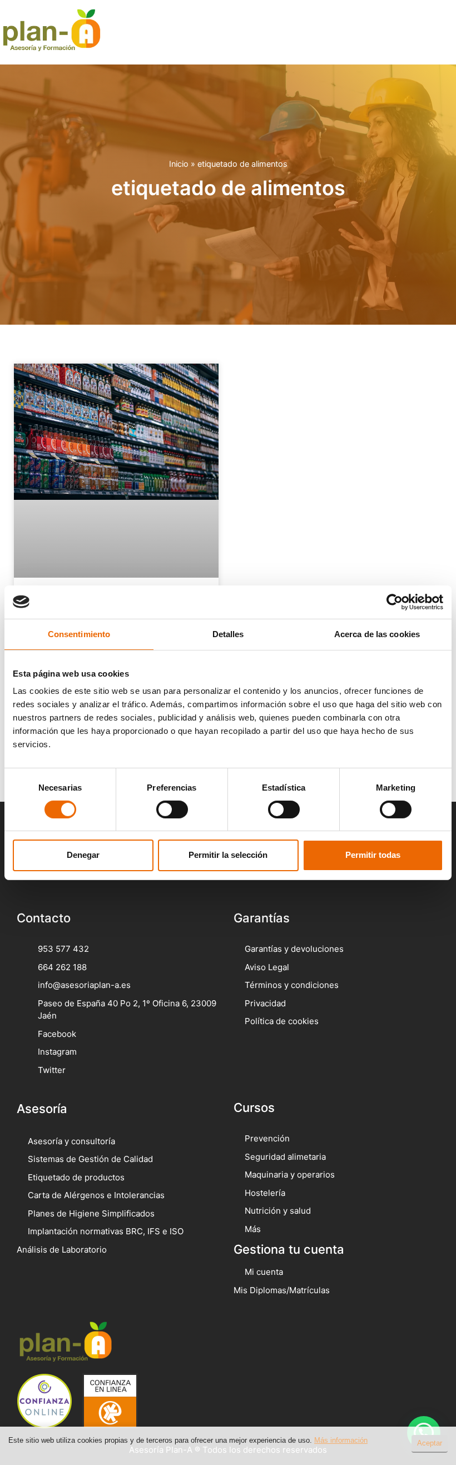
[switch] (172, 809)
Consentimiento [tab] (79, 633)
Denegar (83, 855)
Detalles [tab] (228, 633)
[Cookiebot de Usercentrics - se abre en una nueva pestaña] (394, 601)
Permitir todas (372, 855)
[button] (431, 32)
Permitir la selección (228, 855)
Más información (341, 1440)
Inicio (179, 163)
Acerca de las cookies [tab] (377, 633)
